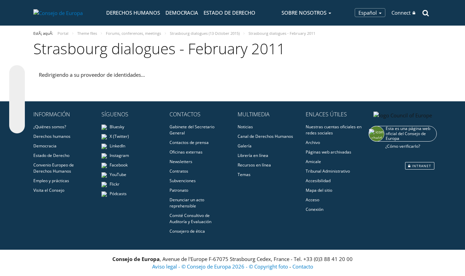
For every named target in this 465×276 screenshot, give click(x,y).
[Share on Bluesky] (17, 74)
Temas (244, 174)
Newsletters (181, 161)
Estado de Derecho (229, 12)
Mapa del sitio (319, 190)
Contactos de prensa (189, 142)
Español (368, 12)
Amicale (313, 161)
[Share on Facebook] (17, 100)
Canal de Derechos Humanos (265, 136)
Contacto (302, 266)
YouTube (117, 174)
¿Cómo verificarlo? (402, 146)
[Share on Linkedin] (17, 112)
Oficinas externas (186, 152)
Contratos (179, 171)
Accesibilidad (318, 181)
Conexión (314, 209)
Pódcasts (118, 194)
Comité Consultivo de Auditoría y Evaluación (190, 218)
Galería (245, 146)
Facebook (118, 165)
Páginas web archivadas (328, 152)
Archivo (313, 142)
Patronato (179, 190)
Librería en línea (253, 155)
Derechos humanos (133, 12)
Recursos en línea (254, 165)
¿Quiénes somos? (49, 127)
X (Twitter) (119, 136)
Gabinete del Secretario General (192, 130)
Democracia (181, 12)
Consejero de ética (187, 231)
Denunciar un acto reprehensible (187, 203)
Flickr (114, 184)
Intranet (421, 165)
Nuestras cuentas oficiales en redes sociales (334, 130)
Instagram (119, 155)
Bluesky (116, 127)
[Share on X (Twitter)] (17, 87)
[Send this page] (17, 125)
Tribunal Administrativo (328, 171)
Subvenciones (183, 181)
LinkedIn (117, 146)
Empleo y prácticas (51, 181)
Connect (401, 12)
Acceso (312, 200)
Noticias (245, 127)
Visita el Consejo (48, 190)
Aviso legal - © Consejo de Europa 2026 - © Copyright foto (220, 266)
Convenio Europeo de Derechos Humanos (53, 168)
